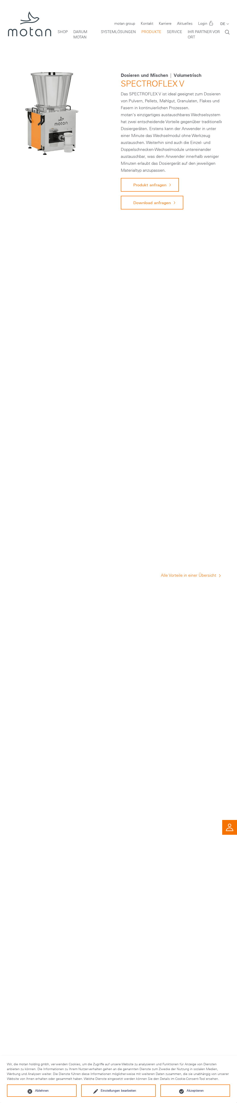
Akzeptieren (195, 1090)
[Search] (227, 31)
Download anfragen (152, 202)
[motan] (29, 28)
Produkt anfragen (149, 184)
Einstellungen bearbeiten (118, 1090)
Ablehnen (42, 1090)
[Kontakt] (229, 826)
